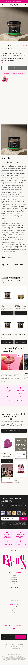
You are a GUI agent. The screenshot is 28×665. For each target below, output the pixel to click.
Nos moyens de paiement (14, 596)
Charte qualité (14, 581)
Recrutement (14, 579)
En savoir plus (20, 637)
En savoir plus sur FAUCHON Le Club (21, 455)
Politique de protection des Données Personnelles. (18, 526)
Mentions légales (8, 644)
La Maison (14, 575)
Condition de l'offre (20, 650)
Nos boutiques (14, 608)
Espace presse (14, 577)
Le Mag (14, 583)
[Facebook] (11, 629)
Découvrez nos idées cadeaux (14, 430)
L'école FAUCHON (14, 621)
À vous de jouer (7, 479)
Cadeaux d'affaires (14, 614)
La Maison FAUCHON (14, 573)
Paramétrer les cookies (14, 652)
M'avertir (16, 68)
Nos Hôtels (14, 612)
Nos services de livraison (14, 594)
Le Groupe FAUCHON (14, 606)
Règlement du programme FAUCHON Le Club (14, 646)
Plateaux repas (14, 618)
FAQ (14, 589)
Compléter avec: (5, 90)
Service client (14, 587)
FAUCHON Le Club (14, 598)
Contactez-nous (14, 591)
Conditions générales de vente (17, 644)
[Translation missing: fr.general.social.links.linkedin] (17, 629)
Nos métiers (14, 604)
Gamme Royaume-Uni (14, 600)
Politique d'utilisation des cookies (10, 650)
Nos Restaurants (14, 610)
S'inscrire (23, 518)
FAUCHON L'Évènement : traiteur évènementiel (14, 616)
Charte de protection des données (14, 648)
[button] (2, 5)
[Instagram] (14, 629)
